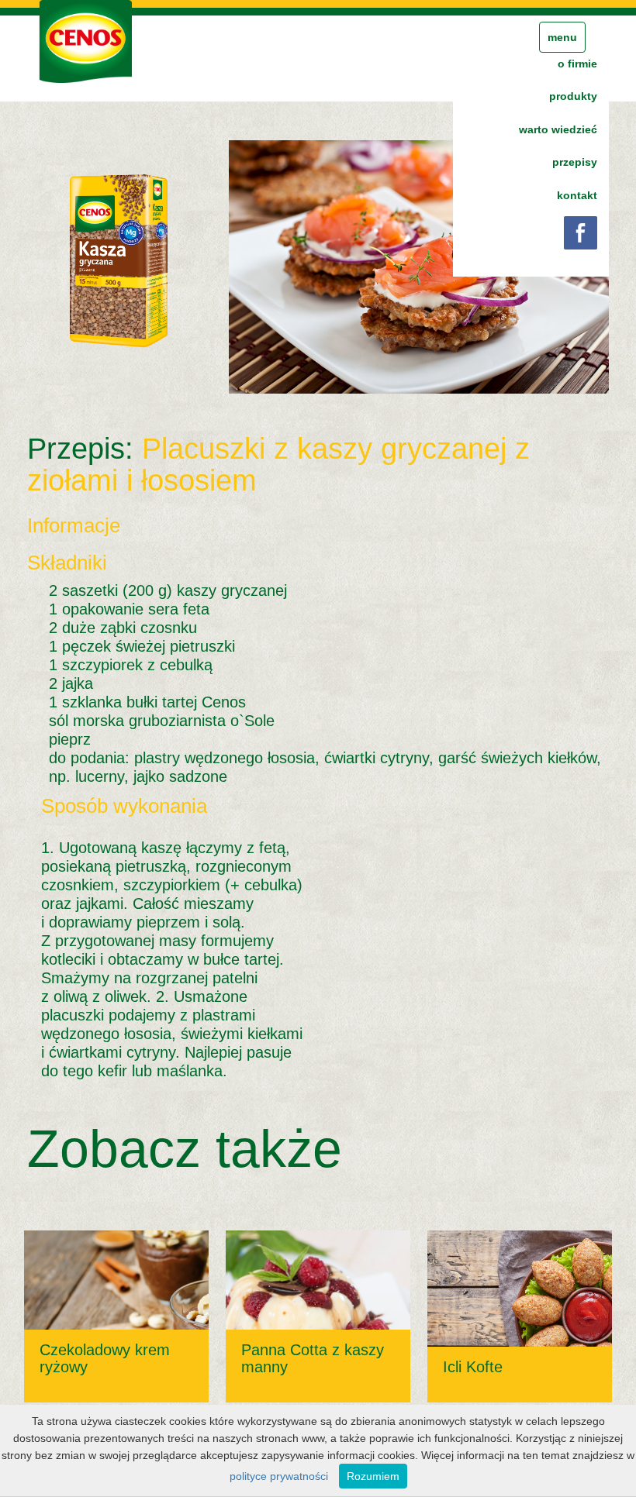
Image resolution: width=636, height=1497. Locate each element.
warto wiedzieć (558, 129)
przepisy (574, 162)
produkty (573, 96)
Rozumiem (373, 1476)
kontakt (577, 195)
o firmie (577, 63)
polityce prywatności (279, 1476)
